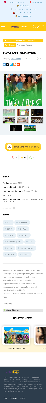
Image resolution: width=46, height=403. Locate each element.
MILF (30, 242)
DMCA (22, 398)
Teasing (25, 254)
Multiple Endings (26, 248)
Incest (9, 248)
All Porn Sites (24, 16)
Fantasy (24, 235)
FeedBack (14, 398)
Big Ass (23, 229)
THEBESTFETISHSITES (15, 2)
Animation (23, 222)
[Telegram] (4, 64)
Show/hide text (13, 310)
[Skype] (11, 64)
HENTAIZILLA (37, 2)
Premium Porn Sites (24, 13)
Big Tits (10, 235)
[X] (7, 64)
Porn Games (16, 59)
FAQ (5, 398)
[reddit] (18, 64)
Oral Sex (10, 254)
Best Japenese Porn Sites (25, 9)
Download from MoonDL (26, 147)
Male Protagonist (13, 242)
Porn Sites (24, 6)
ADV (8, 222)
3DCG (9, 229)
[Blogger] (14, 64)
